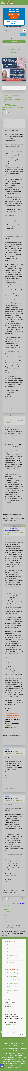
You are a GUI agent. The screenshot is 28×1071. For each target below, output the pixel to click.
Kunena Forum (17, 927)
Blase (8, 944)
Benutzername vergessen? (14, 49)
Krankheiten (10, 962)
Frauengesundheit (12, 955)
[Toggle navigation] (5, 87)
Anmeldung (8, 725)
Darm (8, 948)
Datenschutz (19, 1043)
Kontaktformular (10, 1008)
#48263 (23, 415)
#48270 (23, 794)
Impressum (7, 1043)
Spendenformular (10, 1024)
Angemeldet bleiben (15, 38)
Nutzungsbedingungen (14, 1045)
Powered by (10, 927)
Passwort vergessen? (14, 46)
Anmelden (14, 41)
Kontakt (13, 1043)
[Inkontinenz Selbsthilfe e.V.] (7, 2)
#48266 (23, 526)
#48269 (23, 747)
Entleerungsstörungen (13, 951)
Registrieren (13, 52)
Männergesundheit (12, 958)
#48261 (23, 118)
